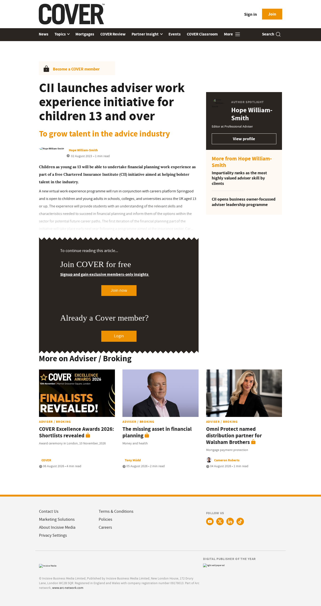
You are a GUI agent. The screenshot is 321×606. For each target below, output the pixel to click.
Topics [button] (61, 34)
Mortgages (84, 34)
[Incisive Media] (47, 565)
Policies (105, 519)
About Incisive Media (57, 527)
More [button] (229, 34)
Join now (119, 290)
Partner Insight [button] (145, 34)
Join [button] (272, 14)
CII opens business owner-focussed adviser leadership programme (243, 201)
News (43, 34)
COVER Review (112, 34)
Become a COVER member (76, 69)
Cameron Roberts (226, 460)
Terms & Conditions (116, 511)
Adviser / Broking (55, 421)
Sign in (250, 14)
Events (174, 34)
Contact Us (49, 511)
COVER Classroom (202, 34)
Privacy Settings (53, 535)
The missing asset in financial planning (157, 432)
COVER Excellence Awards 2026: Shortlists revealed (76, 432)
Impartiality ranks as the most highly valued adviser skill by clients (239, 178)
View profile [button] (244, 139)
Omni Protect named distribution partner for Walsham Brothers (234, 435)
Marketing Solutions (57, 519)
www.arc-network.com (67, 588)
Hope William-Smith (83, 150)
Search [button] (268, 34)
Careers (105, 527)
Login (119, 336)
